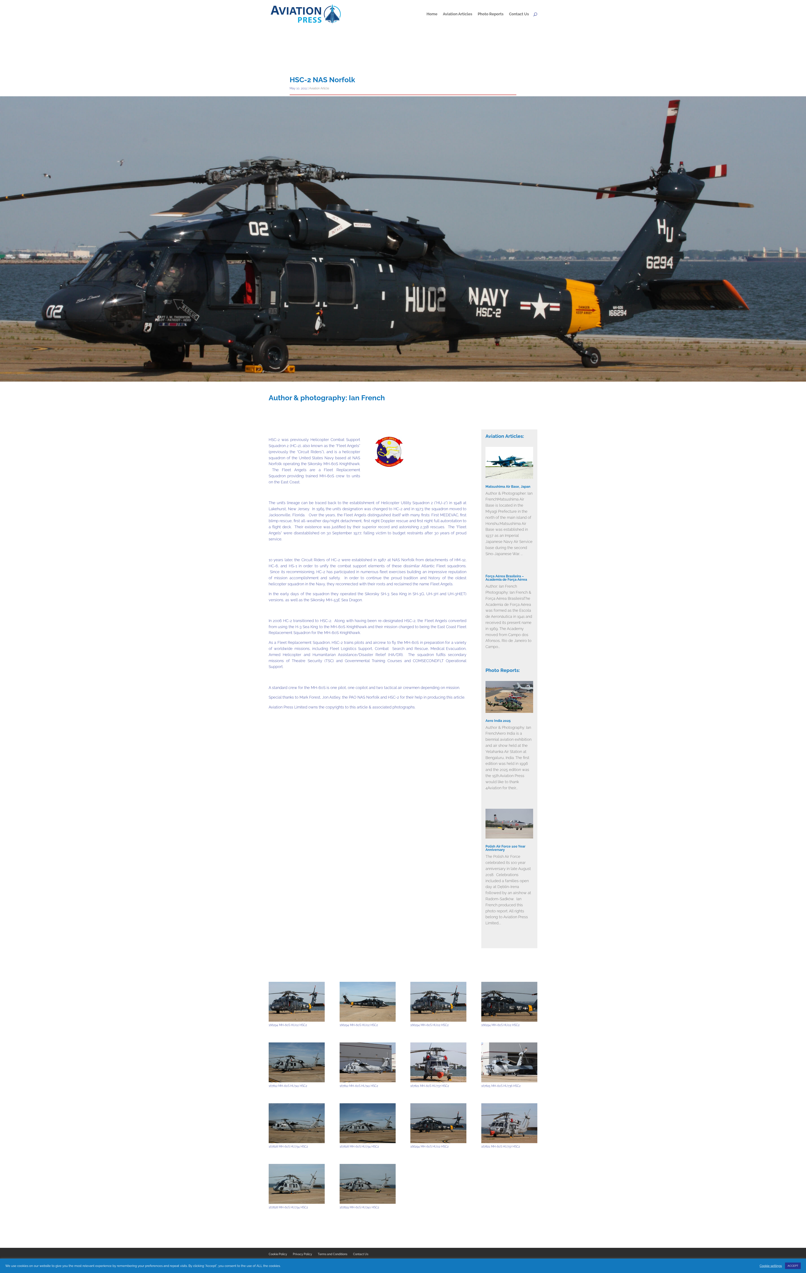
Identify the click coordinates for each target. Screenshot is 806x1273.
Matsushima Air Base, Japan (507, 487)
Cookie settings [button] (771, 1266)
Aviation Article (319, 88)
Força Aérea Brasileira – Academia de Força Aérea (506, 578)
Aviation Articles (457, 14)
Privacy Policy (302, 1254)
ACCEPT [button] (793, 1265)
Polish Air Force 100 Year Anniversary (505, 848)
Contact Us (519, 14)
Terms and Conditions (332, 1254)
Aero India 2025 (498, 721)
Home (432, 14)
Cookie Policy (278, 1254)
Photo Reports (491, 14)
